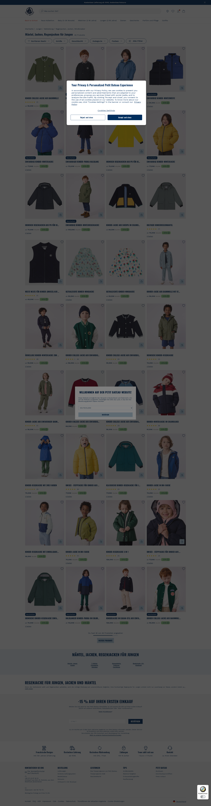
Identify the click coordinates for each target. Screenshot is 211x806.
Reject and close (86, 117)
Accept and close (124, 117)
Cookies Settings (106, 110)
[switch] (202, 796)
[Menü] (207, 786)
